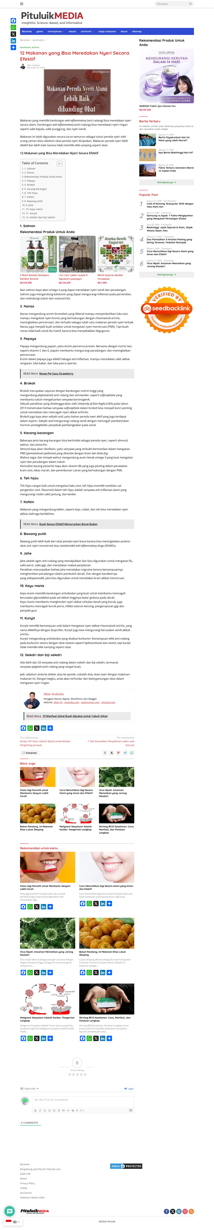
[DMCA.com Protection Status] (126, 1166)
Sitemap (137, 31)
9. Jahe (29, 205)
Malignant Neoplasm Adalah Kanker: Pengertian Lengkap (76, 828)
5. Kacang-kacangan (35, 188)
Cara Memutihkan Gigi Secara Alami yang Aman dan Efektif (76, 792)
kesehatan (25, 47)
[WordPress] (179, 1212)
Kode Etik (25, 1173)
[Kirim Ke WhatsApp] (131, 752)
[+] (82, 1110)
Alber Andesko (33, 65)
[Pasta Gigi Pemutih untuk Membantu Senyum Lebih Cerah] (38, 777)
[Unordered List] (59, 1111)
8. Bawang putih (33, 201)
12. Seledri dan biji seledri (40, 217)
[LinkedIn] (13, 40)
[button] (190, 3)
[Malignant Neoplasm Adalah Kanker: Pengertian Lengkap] (77, 814)
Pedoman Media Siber (32, 1197)
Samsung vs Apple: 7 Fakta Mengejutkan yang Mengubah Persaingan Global (170, 217)
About (124, 31)
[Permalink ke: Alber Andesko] (22, 66)
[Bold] (35, 1111)
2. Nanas (29, 172)
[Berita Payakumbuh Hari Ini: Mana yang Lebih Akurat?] (147, 139)
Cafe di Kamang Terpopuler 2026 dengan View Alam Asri (170, 205)
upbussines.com (90, 702)
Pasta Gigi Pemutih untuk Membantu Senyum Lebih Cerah (34, 793)
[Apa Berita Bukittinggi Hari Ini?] (147, 155)
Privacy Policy (27, 1183)
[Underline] (44, 1111)
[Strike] (49, 1111)
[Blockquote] (63, 1111)
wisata (72, 31)
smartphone (55, 31)
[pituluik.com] (52, 17)
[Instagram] (185, 1212)
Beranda (27, 31)
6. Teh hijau (31, 192)
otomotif (86, 31)
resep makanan (107, 31)
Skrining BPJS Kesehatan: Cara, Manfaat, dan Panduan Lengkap (116, 829)
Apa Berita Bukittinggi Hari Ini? (175, 152)
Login (130, 1088)
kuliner (35, 47)
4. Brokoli (29, 184)
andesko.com (71, 702)
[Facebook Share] (105, 752)
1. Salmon (29, 168)
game (39, 31)
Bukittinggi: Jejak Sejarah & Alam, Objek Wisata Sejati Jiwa (170, 229)
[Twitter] (172, 1212)
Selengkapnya (165, 182)
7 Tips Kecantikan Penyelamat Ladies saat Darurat (111, 741)
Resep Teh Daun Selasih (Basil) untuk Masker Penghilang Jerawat (45, 741)
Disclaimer (26, 1192)
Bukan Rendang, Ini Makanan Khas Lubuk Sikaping (36, 828)
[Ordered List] (54, 1111)
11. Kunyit (31, 213)
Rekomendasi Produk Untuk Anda (43, 176)
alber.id (58, 702)
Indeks (23, 1188)
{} (77, 1110)
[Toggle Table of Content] (58, 163)
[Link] (73, 1111)
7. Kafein (29, 196)
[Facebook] (13, 20)
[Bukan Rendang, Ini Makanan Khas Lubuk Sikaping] (38, 814)
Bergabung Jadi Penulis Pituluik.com (40, 1169)
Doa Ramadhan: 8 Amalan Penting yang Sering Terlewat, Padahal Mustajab (169, 241)
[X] (13, 34)
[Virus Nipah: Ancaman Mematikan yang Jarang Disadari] (116, 777)
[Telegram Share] (125, 752)
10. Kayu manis (34, 209)
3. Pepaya (29, 180)
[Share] (13, 47)
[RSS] (191, 1212)
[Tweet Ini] (111, 752)
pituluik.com (108, 702)
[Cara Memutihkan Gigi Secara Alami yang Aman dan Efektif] (77, 777)
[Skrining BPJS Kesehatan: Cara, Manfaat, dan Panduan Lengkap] (116, 814)
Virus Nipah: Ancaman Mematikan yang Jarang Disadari (113, 793)
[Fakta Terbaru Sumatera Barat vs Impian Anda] (147, 170)
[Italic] (40, 1111)
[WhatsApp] (13, 27)
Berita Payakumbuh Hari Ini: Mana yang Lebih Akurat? (174, 139)
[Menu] (22, 4)
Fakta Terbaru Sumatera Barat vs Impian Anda (176, 169)
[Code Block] (68, 1111)
